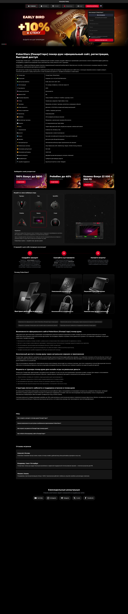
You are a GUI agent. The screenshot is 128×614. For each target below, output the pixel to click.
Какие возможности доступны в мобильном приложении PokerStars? (39, 423)
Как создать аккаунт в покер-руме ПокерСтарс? (32, 418)
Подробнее (20, 182)
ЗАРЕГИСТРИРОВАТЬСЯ (101, 40)
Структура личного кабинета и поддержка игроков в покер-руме (78, 325)
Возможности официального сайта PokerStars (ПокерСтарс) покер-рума (38, 321)
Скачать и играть (92, 6)
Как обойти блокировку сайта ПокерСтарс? (31, 433)
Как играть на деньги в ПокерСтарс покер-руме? (32, 428)
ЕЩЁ (81, 6)
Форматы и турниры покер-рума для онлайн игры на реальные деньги (38, 325)
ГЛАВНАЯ (32, 6)
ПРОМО (45, 6)
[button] (2, 44)
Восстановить (101, 15)
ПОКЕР (57, 6)
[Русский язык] (101, 6)
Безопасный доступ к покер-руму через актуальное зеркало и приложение (81, 321)
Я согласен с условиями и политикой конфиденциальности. (99, 37)
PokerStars (69, 6)
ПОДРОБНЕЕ (88, 184)
